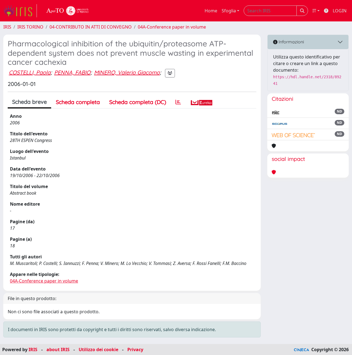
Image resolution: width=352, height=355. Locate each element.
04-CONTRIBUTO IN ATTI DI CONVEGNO (91, 27)
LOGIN (339, 11)
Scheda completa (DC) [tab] (137, 102)
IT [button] (314, 11)
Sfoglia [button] (229, 11)
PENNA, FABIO (72, 72)
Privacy (135, 349)
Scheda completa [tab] (78, 102)
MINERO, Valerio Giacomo (127, 72)
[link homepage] (20, 10)
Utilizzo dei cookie (98, 349)
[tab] (178, 102)
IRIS (7, 27)
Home (211, 11)
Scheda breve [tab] (29, 101)
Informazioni (290, 41)
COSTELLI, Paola (30, 72)
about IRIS (58, 349)
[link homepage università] (67, 10)
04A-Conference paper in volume (172, 27)
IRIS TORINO (30, 27)
